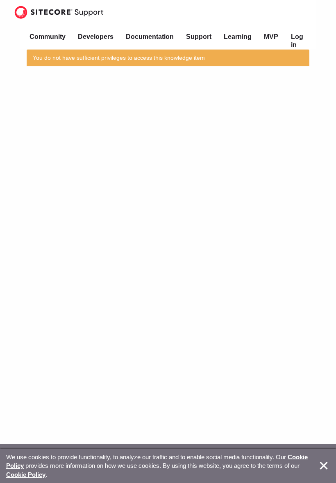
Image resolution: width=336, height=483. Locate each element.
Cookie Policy (25, 474)
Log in (297, 40)
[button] (324, 466)
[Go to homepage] (59, 12)
